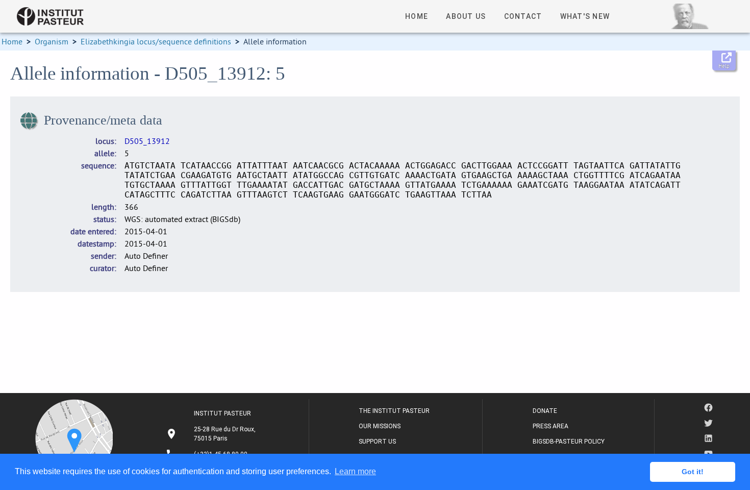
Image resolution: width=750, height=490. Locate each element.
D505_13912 (147, 141)
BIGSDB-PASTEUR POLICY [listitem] (569, 441)
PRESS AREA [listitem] (550, 426)
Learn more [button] (355, 471)
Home (12, 41)
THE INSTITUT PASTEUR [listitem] (394, 410)
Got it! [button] (693, 472)
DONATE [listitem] (545, 410)
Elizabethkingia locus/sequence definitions (156, 41)
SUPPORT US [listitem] (377, 441)
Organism (51, 41)
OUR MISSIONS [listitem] (380, 426)
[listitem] (212, 434)
